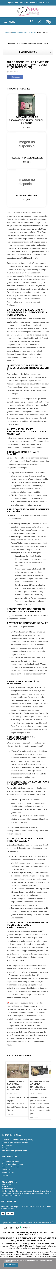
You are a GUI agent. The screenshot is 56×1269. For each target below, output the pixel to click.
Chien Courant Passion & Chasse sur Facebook (16, 1085)
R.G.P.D (5, 1186)
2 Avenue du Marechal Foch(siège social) (17, 1140)
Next (49, 1066)
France (4, 1148)
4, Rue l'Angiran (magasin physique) (15, 1142)
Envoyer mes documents (11, 1196)
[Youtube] (12, 1213)
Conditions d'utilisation (10, 1161)
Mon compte (6, 1184)
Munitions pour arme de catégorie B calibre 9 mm (39, 1085)
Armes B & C (7, 1170)
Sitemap (5, 1175)
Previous (44, 1066)
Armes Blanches (8, 1172)
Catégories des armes (10, 1167)
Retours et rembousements (12, 1164)
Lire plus (10, 1114)
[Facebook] (3, 1213)
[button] (31, 21)
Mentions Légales (8, 1189)
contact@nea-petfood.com (14, 1151)
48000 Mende (7, 1145)
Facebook (16, 77)
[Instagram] (8, 1213)
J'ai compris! (10, 1265)
